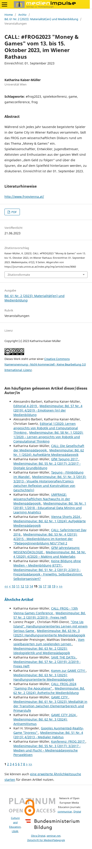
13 (27, 586)
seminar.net (54, 835)
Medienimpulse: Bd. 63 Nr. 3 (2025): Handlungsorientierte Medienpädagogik (49, 633)
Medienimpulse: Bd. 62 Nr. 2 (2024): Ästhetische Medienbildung (49, 690)
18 (49, 586)
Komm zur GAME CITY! (68, 670)
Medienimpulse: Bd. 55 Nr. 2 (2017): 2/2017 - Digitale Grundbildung (47, 465)
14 (31, 586)
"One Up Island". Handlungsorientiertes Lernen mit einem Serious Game (50, 626)
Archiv (22, 15)
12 (22, 586)
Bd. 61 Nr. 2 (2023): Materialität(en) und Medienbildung (41, 19)
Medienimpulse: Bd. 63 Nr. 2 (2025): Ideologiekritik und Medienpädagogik (41, 650)
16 (40, 586)
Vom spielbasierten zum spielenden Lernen (48, 641)
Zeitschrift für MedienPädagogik (46, 840)
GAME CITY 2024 (64, 715)
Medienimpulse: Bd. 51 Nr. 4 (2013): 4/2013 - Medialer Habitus (48, 734)
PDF (14, 212)
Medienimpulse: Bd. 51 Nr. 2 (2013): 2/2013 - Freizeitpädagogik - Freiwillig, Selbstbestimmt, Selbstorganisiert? (48, 574)
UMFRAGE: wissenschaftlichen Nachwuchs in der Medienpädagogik (41, 498)
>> (61, 586)
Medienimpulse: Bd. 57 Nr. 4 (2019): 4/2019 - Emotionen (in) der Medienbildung (47, 410)
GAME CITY (60, 697)
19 (53, 586)
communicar (65, 811)
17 (44, 586)
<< (6, 586)
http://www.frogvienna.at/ (24, 196)
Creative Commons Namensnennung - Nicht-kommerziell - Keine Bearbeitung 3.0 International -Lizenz (45, 364)
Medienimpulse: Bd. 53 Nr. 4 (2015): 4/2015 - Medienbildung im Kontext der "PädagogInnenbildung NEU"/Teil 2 (45, 538)
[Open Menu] (4, 4)
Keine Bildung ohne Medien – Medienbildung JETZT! (47, 563)
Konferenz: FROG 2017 (68, 741)
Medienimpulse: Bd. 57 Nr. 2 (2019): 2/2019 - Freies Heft (49, 615)
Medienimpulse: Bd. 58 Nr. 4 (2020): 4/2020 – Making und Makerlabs (49, 554)
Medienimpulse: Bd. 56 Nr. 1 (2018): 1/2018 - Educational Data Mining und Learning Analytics (49, 507)
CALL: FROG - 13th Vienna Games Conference (45, 610)
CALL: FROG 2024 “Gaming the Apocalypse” (44, 686)
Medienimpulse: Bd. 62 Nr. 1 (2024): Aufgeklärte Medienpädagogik (48, 452)
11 (18, 586)
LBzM (15, 831)
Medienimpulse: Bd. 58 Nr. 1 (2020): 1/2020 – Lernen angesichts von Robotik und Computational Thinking (48, 436)
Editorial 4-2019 (25, 406)
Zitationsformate (19, 275)
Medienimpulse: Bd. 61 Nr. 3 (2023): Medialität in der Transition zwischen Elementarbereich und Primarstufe (50, 706)
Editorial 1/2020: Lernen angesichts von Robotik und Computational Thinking (45, 428)
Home (8, 15)
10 (13, 586)
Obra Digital (38, 835)
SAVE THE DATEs (63, 657)
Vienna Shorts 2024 (66, 517)
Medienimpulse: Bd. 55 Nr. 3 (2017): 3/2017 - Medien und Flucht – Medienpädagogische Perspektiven (47, 750)
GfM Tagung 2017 (65, 459)
